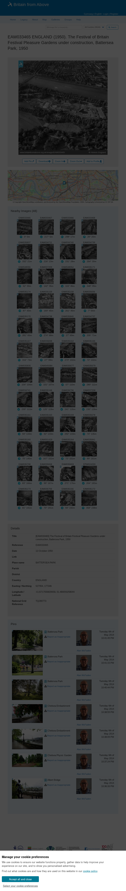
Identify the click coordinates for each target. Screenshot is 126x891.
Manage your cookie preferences (25, 857)
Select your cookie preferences (20, 886)
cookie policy (90, 871)
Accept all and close (20, 879)
